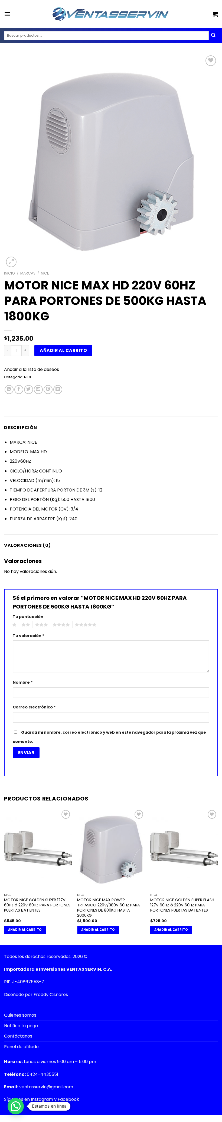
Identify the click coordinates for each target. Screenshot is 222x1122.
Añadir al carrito (63, 350)
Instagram (42, 1099)
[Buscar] (213, 35)
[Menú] (7, 14)
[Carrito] (215, 14)
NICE (45, 273)
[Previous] (4, 876)
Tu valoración (28, 635)
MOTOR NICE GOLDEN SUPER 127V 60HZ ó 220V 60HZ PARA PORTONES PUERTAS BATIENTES (37, 905)
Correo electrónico (34, 707)
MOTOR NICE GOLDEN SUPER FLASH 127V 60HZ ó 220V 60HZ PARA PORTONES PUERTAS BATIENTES (182, 905)
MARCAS (27, 273)
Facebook (68, 1099)
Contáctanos (18, 1036)
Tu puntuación (28, 616)
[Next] (218, 876)
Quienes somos (20, 1015)
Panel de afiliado (21, 1047)
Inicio (9, 273)
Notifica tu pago (21, 1026)
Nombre (23, 682)
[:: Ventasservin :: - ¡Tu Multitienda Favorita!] (111, 14)
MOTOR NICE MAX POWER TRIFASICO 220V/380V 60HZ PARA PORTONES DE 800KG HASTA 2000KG (108, 907)
